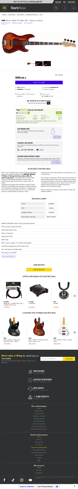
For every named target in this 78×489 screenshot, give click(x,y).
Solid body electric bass (32, 14)
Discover (57, 137)
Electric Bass (21, 14)
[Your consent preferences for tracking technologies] (74, 485)
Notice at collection (27, 486)
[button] (31, 63)
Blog (39, 460)
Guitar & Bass (11, 14)
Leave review (39, 270)
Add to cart (39, 82)
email (41, 150)
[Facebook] (4, 480)
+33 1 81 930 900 (43, 390)
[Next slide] (74, 296)
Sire (41, 14)
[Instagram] (21, 480)
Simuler (59, 113)
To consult (56, 162)
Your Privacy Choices (45, 486)
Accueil (4, 14)
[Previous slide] (2, 296)
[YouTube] (30, 480)
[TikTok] (13, 480)
